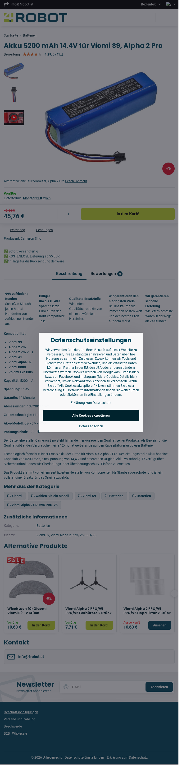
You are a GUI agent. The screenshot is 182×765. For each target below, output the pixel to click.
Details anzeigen (91, 426)
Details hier (130, 372)
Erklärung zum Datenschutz (91, 403)
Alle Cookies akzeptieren (91, 415)
